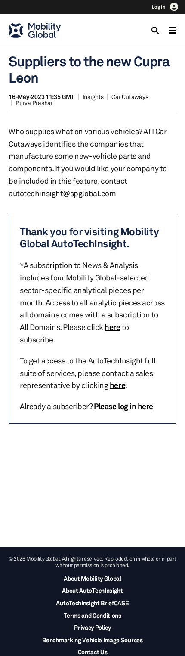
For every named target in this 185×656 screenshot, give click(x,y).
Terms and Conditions (92, 615)
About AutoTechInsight (92, 590)
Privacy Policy (92, 627)
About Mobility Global (92, 578)
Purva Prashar (34, 102)
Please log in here (123, 406)
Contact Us (93, 652)
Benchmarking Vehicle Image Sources (92, 640)
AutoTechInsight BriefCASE (92, 603)
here (112, 327)
